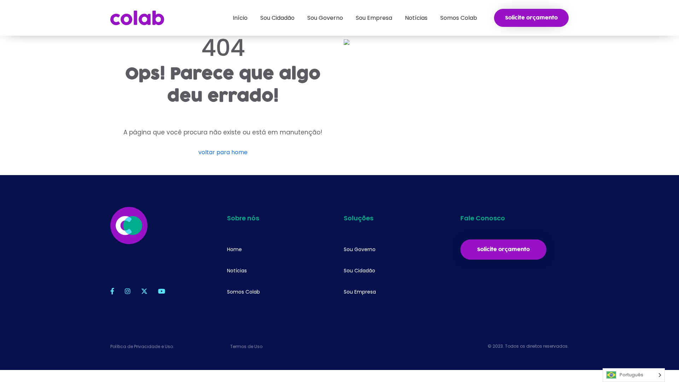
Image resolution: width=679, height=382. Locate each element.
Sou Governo (360, 249)
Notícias (237, 270)
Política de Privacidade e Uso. (142, 346)
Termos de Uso (246, 346)
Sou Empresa (360, 291)
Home (234, 249)
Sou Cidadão (359, 270)
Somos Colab (243, 291)
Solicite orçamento (531, 18)
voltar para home (223, 152)
